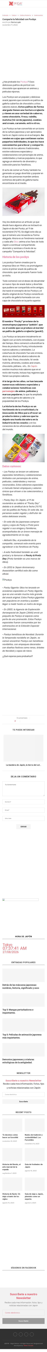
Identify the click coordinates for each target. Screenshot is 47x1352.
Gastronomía (38, 15)
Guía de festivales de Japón (34, 1165)
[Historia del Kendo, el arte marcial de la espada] (12, 1154)
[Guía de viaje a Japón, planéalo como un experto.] (35, 1184)
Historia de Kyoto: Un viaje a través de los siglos (11, 1196)
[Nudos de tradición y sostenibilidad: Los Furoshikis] (35, 1125)
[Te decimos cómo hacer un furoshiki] (12, 1125)
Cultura (14, 15)
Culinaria (5, 15)
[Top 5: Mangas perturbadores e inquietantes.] (23, 1000)
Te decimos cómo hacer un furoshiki (10, 1136)
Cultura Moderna (25, 15)
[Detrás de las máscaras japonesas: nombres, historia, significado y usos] (23, 975)
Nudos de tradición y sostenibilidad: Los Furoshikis (34, 1137)
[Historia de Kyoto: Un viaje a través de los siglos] (12, 1184)
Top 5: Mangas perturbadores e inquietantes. (17, 1011)
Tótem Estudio (28, 1345)
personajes (8, 391)
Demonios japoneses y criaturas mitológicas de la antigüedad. (18, 1061)
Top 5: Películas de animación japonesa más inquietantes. (21, 1036)
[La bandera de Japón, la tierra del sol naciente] (23, 748)
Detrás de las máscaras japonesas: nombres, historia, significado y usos (20, 986)
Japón (34, 366)
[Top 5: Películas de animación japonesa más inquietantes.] (23, 1025)
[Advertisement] (23, 53)
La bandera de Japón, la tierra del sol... (23, 765)
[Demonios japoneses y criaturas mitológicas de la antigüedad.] (23, 1049)
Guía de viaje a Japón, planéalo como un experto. (34, 1196)
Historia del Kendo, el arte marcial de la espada (11, 1167)
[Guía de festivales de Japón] (35, 1154)
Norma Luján (16, 22)
